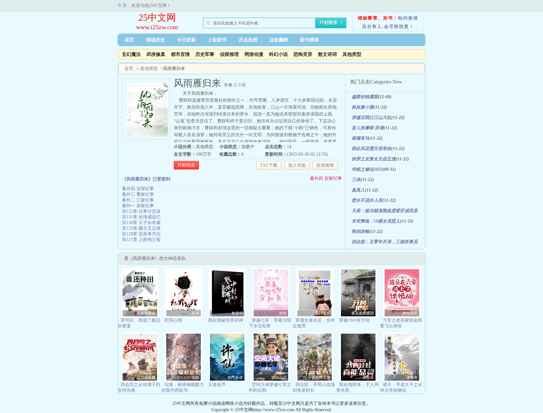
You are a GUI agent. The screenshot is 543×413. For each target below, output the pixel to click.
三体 (356, 179)
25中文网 (157, 17)
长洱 (195, 313)
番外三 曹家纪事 (138, 194)
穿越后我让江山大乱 (371, 117)
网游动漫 (253, 54)
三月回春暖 (146, 377)
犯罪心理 (173, 320)
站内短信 (408, 18)
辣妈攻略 (360, 231)
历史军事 (204, 54)
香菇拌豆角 (320, 377)
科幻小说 (278, 54)
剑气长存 (235, 377)
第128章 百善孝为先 (141, 234)
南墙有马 (360, 138)
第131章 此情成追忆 (141, 217)
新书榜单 (309, 39)
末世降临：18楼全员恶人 (376, 221)
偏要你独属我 (365, 96)
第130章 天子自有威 (141, 222)
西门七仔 (322, 313)
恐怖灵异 (302, 54)
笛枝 (283, 313)
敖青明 (237, 313)
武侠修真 (155, 54)
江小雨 (239, 85)
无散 (195, 377)
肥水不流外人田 (367, 200)
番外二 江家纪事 (138, 200)
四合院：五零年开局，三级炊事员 (385, 241)
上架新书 (217, 39)
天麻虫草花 (146, 313)
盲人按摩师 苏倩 (368, 128)
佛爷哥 (412, 377)
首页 (129, 39)
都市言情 (180, 54)
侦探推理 (229, 54)
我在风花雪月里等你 (371, 148)
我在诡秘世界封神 (225, 320)
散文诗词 (327, 54)
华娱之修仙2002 (367, 169)
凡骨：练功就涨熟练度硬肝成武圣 (385, 210)
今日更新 (186, 39)
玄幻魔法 (131, 54)
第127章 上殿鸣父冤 (141, 239)
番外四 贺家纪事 (326, 178)
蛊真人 (358, 190)
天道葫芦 (217, 384)
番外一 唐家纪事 (138, 205)
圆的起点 (279, 377)
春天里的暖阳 (362, 313)
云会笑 (368, 377)
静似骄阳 (410, 313)
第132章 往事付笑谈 (141, 211)
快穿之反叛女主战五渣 (374, 159)
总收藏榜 (278, 39)
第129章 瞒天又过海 (141, 228)
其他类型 (352, 54)
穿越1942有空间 (354, 320)
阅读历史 (155, 39)
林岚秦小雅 (363, 107)
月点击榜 (248, 39)
